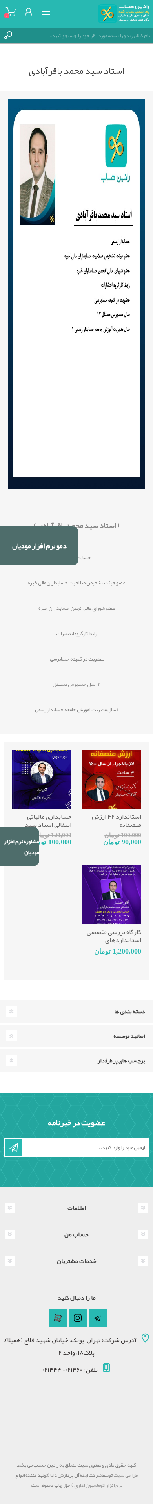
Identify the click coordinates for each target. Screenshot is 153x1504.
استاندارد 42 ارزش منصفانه (116, 821)
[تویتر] (98, 1318)
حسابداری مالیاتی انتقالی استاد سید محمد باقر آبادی (48, 825)
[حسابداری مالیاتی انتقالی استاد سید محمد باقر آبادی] (41, 779)
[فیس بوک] (78, 1318)
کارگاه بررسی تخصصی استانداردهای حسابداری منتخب (114, 940)
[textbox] (84, 35)
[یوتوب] (58, 1318)
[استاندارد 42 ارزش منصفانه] (112, 779)
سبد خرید (11, 11)
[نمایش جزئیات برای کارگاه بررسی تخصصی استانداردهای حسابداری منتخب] (112, 894)
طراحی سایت (125, 1475)
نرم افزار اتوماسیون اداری (97, 1485)
